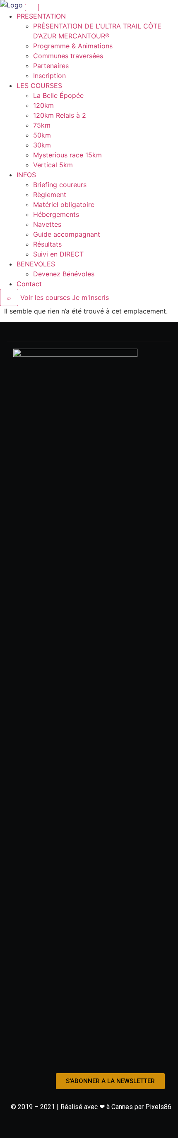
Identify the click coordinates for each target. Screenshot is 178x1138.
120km (43, 105)
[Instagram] (89, 1057)
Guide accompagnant (66, 234)
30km (42, 145)
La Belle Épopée (58, 95)
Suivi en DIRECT (58, 254)
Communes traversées (68, 56)
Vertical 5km (53, 165)
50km (42, 135)
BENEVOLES (36, 264)
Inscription (49, 75)
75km (42, 125)
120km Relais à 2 (59, 115)
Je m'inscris (90, 297)
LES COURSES (39, 85)
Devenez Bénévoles (63, 274)
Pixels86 (158, 1107)
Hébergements (56, 214)
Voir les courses (45, 297)
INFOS (26, 175)
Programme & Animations (73, 46)
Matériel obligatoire (63, 204)
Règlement (49, 194)
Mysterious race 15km (67, 155)
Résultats (47, 244)
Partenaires (51, 66)
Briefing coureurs (60, 185)
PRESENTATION (41, 16)
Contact (29, 284)
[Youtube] (107, 1057)
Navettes (47, 224)
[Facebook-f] (71, 1057)
